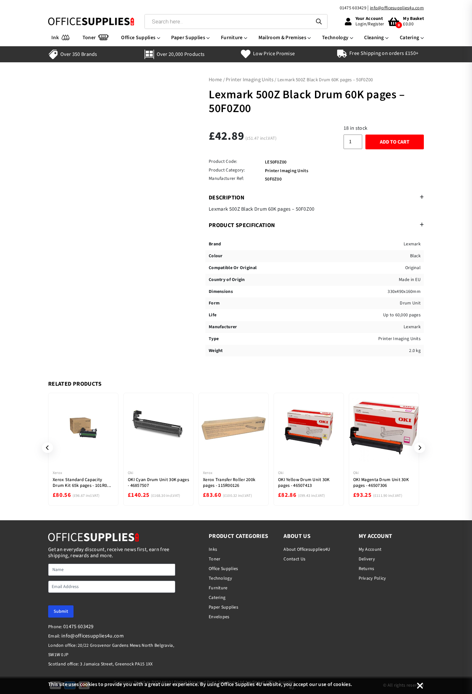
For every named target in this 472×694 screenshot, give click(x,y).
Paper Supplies (188, 37)
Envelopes (219, 617)
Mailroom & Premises (282, 37)
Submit (61, 611)
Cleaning (374, 37)
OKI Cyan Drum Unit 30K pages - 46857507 (158, 483)
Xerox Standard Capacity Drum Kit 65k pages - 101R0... (82, 483)
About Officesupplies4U (307, 549)
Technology (335, 37)
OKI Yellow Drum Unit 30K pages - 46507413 (304, 483)
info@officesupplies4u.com (397, 8)
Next (417, 447)
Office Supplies (138, 37)
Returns (366, 569)
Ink (55, 37)
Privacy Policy (372, 578)
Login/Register (369, 24)
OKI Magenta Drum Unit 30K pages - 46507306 (381, 483)
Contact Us (294, 559)
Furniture (232, 37)
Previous (45, 447)
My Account (370, 549)
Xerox (57, 473)
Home (215, 79)
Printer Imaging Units (250, 79)
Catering (409, 37)
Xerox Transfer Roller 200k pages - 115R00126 (229, 483)
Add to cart (394, 141)
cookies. (342, 684)
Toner (89, 37)
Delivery (367, 559)
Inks (213, 549)
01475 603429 (353, 8)
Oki (131, 473)
